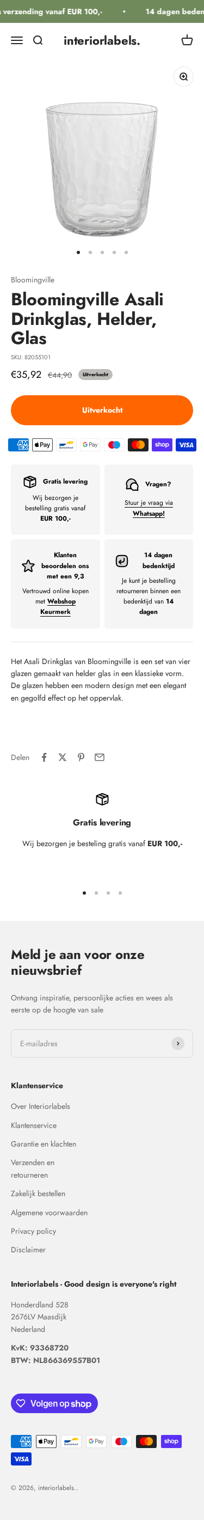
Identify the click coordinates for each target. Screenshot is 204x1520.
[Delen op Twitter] (62, 757)
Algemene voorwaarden (49, 1212)
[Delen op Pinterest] (81, 757)
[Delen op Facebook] (44, 757)
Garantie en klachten (43, 1143)
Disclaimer (28, 1249)
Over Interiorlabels (40, 1106)
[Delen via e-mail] (99, 757)
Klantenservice (34, 1125)
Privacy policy (33, 1231)
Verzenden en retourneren (32, 1168)
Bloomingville (32, 279)
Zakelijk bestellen (38, 1193)
